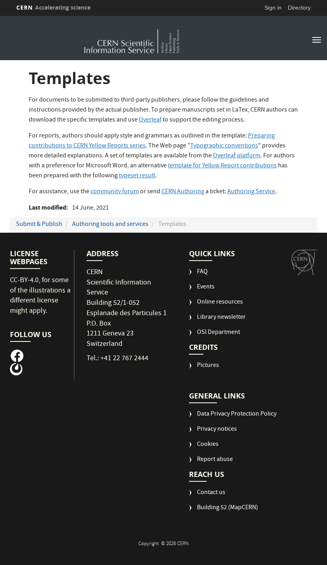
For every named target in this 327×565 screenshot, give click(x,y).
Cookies (208, 444)
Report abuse (215, 460)
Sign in (273, 7)
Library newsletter (221, 317)
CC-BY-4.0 (24, 280)
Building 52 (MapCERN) (227, 508)
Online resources (220, 302)
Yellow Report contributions (222, 166)
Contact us (211, 493)
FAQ (202, 272)
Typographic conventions (224, 146)
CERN (53, 7)
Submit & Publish (39, 225)
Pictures (208, 366)
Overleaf (150, 120)
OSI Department (218, 332)
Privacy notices (217, 429)
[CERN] (304, 262)
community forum (115, 192)
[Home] (132, 39)
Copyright (149, 544)
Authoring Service (251, 192)
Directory (299, 7)
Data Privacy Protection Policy (236, 414)
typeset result (137, 176)
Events (206, 287)
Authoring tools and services (110, 225)
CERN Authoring (183, 192)
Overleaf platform (236, 156)
